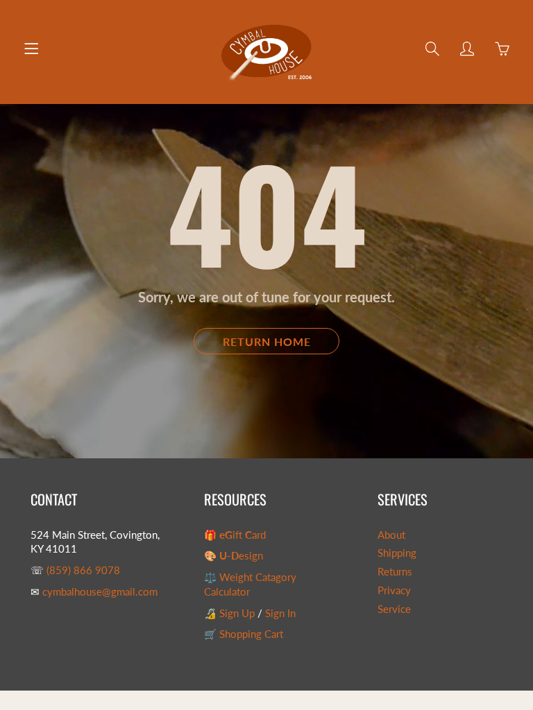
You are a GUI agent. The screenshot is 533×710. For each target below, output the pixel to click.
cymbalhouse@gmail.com (100, 592)
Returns (395, 572)
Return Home (267, 341)
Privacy (394, 590)
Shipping (397, 553)
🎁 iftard (235, 535)
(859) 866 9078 (83, 570)
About (391, 535)
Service (394, 609)
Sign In (280, 613)
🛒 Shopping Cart (243, 634)
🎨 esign (233, 556)
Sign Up (237, 613)
